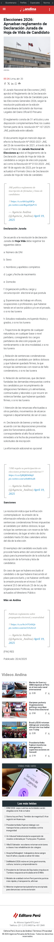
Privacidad (47, 931)
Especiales (35, 3)
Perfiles (23, 3)
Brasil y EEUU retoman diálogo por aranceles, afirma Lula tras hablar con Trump (39, 726)
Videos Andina (14, 674)
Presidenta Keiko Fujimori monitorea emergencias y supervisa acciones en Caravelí (39, 747)
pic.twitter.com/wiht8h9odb (22, 479)
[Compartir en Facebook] (46, 693)
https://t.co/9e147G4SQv (23, 624)
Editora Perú (9, 931)
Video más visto (27, 765)
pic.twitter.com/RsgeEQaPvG (23, 205)
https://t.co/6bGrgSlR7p (23, 201)
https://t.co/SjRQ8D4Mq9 (21, 475)
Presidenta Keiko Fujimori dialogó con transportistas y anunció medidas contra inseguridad (24, 828)
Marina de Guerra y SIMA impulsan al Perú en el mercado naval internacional (39, 686)
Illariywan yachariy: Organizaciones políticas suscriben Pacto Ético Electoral (39, 706)
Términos (37, 931)
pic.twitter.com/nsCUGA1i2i (22, 628)
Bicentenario (11, 3)
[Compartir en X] (49, 693)
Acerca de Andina (23, 931)
